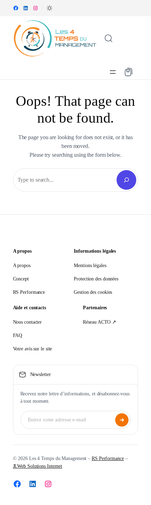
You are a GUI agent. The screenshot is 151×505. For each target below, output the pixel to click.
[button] (49, 8)
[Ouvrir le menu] (113, 72)
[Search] (126, 180)
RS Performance (108, 458)
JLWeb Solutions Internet (38, 466)
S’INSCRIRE (122, 420)
